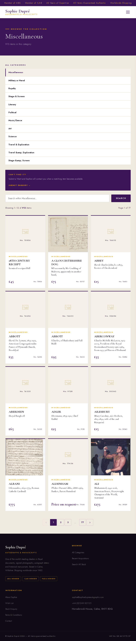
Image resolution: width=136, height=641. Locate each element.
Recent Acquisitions (80, 558)
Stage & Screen (16, 96)
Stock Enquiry (11, 609)
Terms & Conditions (13, 614)
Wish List (9, 603)
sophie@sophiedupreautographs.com (88, 597)
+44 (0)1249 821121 (82, 603)
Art (9, 128)
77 (82, 522)
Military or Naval (16, 80)
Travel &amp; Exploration (21, 152)
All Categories (78, 552)
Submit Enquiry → (20, 185)
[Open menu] (128, 12)
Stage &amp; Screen (19, 160)
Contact (8, 620)
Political (12, 112)
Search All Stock (79, 564)
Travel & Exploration (18, 144)
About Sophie (11, 597)
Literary (12, 104)
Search (121, 198)
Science (12, 136)
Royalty (12, 88)
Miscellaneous (15, 72)
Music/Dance (15, 120)
